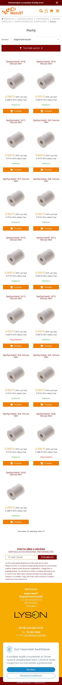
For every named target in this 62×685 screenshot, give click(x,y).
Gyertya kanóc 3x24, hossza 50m (16, 473)
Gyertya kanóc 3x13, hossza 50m (16, 297)
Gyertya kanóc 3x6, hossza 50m (16, 415)
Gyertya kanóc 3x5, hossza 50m (46, 356)
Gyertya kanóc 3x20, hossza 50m (46, 415)
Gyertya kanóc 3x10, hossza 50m (16, 239)
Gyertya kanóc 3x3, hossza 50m (46, 121)
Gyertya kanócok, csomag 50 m (30, 21)
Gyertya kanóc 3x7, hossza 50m (16, 180)
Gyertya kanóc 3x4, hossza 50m (16, 356)
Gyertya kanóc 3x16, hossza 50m (46, 63)
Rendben (31, 669)
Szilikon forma (25, 19)
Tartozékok (42, 19)
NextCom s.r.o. (39, 682)
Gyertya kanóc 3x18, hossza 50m (16, 63)
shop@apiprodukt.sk (35, 635)
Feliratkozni (47, 557)
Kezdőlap (9, 19)
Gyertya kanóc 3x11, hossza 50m (16, 121)
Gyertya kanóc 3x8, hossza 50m (46, 180)
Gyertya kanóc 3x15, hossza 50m (46, 297)
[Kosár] (51, 11)
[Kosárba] (16, 111)
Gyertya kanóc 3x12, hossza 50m (46, 239)
